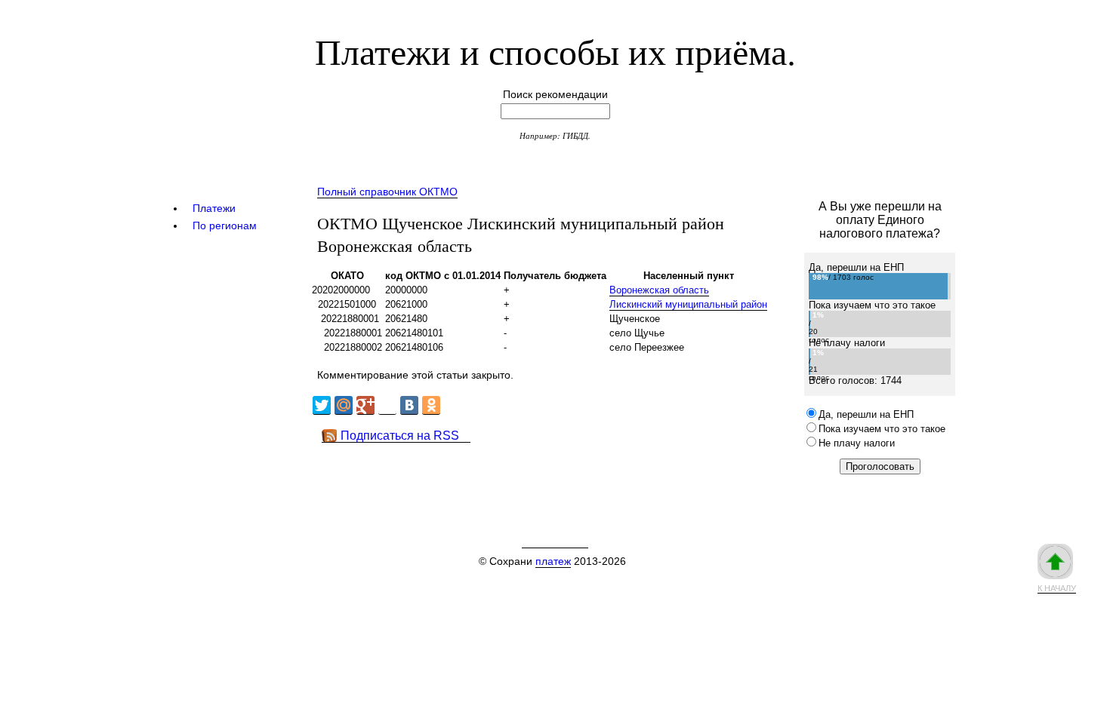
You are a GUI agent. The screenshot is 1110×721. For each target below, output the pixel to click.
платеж (553, 561)
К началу (1057, 588)
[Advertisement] (584, 477)
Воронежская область (659, 290)
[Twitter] (322, 405)
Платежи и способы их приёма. (555, 50)
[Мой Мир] (344, 405)
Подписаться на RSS (400, 435)
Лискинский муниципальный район (688, 304)
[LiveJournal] (387, 405)
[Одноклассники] (431, 405)
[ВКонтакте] (409, 405)
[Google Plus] (365, 405)
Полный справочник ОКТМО (387, 192)
